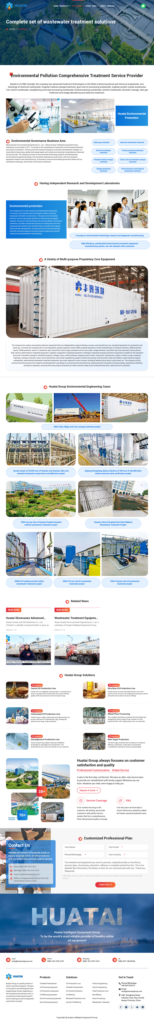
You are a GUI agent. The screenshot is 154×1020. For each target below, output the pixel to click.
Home (56, 6)
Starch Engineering (99, 987)
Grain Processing (98, 998)
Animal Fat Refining (73, 1002)
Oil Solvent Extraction (74, 991)
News (94, 6)
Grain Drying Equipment (49, 1002)
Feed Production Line (100, 991)
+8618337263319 (128, 986)
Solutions (77, 6)
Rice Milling (96, 995)
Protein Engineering (99, 983)
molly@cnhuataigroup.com (29, 874)
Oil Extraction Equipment (49, 991)
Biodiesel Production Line (75, 998)
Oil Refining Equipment (48, 995)
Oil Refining (70, 995)
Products (64, 6)
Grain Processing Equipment (50, 998)
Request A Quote (87, 790)
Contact (111, 6)
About (103, 6)
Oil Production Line (73, 983)
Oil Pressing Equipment (49, 987)
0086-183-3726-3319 (27, 867)
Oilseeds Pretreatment (48, 983)
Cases (88, 6)
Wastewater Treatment (100, 1002)
